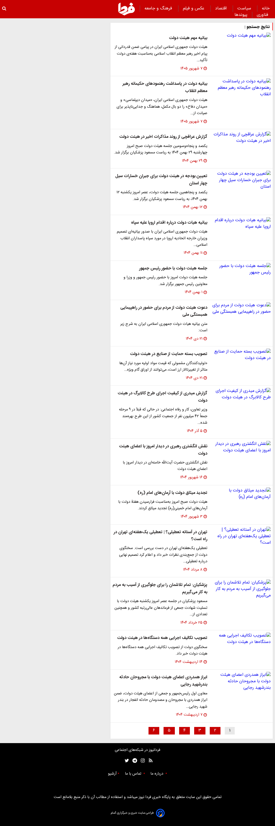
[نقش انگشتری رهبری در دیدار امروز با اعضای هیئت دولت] (241, 447)
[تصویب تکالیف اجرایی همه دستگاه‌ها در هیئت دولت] (241, 638)
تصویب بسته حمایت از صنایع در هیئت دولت (168, 354)
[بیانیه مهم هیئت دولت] (241, 36)
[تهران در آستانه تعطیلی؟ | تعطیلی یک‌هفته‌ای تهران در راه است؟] (241, 536)
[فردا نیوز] (126, 9)
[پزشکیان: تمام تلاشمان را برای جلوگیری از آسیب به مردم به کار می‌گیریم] (241, 589)
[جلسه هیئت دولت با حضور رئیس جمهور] (241, 269)
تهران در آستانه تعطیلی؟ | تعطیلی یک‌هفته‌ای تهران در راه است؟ (160, 536)
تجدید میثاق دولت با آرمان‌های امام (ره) (172, 493)
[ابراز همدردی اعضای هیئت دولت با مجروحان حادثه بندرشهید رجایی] (241, 681)
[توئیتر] (125, 760)
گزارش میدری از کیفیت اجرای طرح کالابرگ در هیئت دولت (162, 397)
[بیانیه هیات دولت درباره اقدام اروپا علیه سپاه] (241, 223)
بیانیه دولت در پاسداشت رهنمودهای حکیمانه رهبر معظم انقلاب (164, 87)
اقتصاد (221, 8)
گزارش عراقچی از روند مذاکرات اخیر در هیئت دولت (163, 136)
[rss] (149, 760)
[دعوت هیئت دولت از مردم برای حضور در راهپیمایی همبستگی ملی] (241, 308)
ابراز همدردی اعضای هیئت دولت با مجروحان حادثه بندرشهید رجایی (163, 681)
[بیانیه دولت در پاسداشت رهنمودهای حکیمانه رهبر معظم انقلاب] (241, 88)
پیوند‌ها (240, 15)
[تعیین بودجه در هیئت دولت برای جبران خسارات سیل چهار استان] (241, 180)
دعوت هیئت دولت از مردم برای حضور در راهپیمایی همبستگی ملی (163, 311)
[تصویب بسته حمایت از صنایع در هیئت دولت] (241, 355)
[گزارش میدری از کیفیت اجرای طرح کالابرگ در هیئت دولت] (241, 394)
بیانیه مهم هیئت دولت (188, 38)
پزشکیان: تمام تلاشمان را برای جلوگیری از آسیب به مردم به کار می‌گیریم (160, 588)
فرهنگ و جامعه (158, 8)
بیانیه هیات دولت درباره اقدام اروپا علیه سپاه (169, 222)
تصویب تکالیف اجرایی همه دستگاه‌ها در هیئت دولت (162, 638)
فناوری (263, 15)
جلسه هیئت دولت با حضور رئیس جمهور (173, 268)
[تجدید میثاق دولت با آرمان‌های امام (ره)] (241, 493)
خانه (266, 8)
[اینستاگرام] (141, 760)
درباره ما (157, 774)
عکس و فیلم (194, 8)
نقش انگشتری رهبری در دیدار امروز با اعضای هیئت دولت (163, 450)
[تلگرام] (133, 760)
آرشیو (112, 774)
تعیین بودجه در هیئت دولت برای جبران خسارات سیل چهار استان (161, 180)
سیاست (244, 8)
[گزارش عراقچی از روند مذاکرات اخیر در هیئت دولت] (241, 137)
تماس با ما (133, 774)
